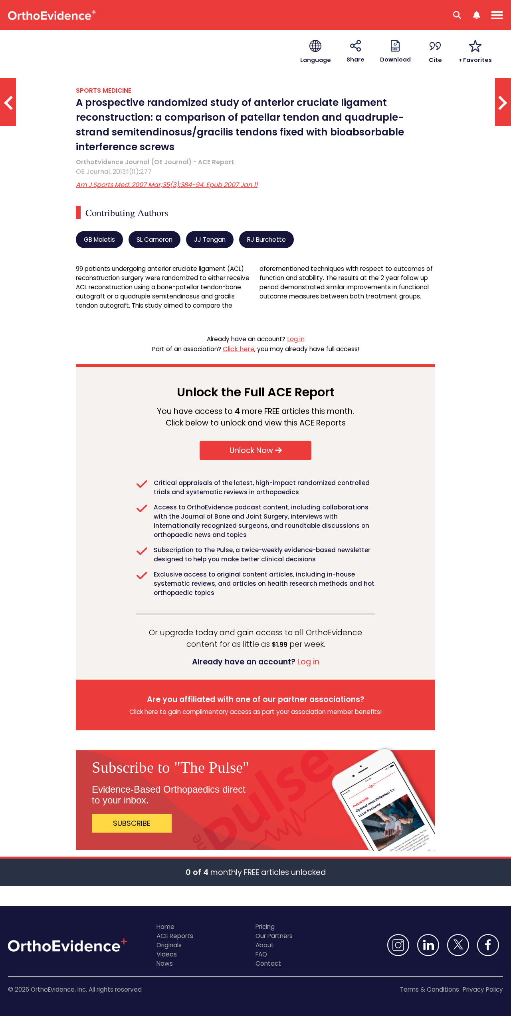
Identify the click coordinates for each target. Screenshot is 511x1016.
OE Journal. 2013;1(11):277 (114, 171)
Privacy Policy (483, 989)
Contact (268, 963)
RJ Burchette (266, 239)
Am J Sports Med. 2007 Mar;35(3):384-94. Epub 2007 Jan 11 (166, 184)
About (265, 945)
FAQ (261, 954)
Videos (166, 954)
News (164, 963)
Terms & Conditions (429, 989)
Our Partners (274, 936)
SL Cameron (154, 239)
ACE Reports (174, 936)
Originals (169, 945)
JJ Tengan (210, 239)
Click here (238, 349)
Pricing (265, 927)
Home (165, 927)
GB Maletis (99, 239)
